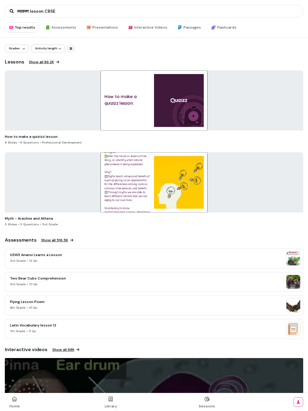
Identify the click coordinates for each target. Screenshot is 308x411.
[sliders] (71, 48)
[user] (298, 402)
